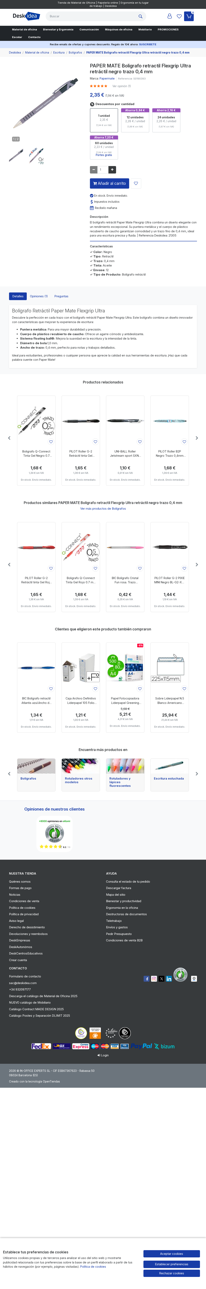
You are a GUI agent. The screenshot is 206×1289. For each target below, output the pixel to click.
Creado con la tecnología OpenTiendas (34, 1081)
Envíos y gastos (117, 927)
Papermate (107, 78)
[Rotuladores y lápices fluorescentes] (125, 766)
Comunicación (89, 29)
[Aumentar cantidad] (112, 170)
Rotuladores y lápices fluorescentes (120, 782)
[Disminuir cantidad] (94, 170)
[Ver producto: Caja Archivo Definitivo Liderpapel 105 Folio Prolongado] (81, 668)
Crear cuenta (18, 960)
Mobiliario (145, 29)
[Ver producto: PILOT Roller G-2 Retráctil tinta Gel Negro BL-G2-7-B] (81, 421)
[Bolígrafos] (36, 766)
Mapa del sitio (115, 895)
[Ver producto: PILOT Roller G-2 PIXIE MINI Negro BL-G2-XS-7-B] (170, 547)
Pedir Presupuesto (119, 934)
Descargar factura (118, 888)
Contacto (34, 37)
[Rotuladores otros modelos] (81, 766)
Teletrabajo (114, 921)
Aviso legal (16, 921)
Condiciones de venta (24, 901)
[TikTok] (169, 979)
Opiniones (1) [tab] (39, 296)
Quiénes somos (20, 881)
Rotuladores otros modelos (78, 780)
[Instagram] (154, 979)
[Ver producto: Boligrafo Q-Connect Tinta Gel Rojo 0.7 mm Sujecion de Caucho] (81, 547)
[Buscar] (141, 16)
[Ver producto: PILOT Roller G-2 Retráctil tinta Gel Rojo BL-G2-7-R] (36, 547)
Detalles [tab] (18, 296)
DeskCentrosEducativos (26, 953)
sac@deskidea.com (23, 983)
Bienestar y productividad (123, 901)
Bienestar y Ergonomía (58, 29)
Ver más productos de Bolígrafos (103, 508)
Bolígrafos (28, 778)
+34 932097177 (20, 989)
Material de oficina (24, 29)
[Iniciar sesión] (169, 16)
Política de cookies (22, 908)
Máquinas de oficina (118, 29)
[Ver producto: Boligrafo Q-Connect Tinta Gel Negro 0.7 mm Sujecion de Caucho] (36, 421)
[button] (16, 156)
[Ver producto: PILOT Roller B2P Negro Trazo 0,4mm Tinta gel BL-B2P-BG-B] (170, 421)
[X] (161, 979)
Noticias (14, 895)
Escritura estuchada (169, 778)
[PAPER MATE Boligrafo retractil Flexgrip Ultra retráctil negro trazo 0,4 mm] (46, 104)
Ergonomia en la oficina (122, 908)
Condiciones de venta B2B (124, 940)
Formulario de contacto (25, 976)
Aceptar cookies (171, 1254)
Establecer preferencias (171, 1264)
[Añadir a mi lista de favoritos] (136, 183)
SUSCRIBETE (147, 44)
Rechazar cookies (171, 1273)
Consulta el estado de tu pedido (128, 881)
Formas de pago (20, 888)
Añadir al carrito (111, 183)
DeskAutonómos (20, 947)
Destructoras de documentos (126, 914)
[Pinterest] (181, 975)
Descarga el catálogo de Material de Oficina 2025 (43, 996)
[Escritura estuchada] (170, 766)
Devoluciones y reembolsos (28, 934)
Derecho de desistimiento (27, 927)
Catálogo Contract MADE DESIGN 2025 (36, 1009)
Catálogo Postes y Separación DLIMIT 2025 (39, 1015)
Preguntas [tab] (61, 296)
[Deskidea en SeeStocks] (194, 979)
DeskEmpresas (19, 940)
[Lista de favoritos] (179, 16)
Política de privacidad (24, 914)
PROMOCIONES (168, 29)
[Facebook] (146, 979)
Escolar (17, 37)
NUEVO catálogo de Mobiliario (30, 1002)
